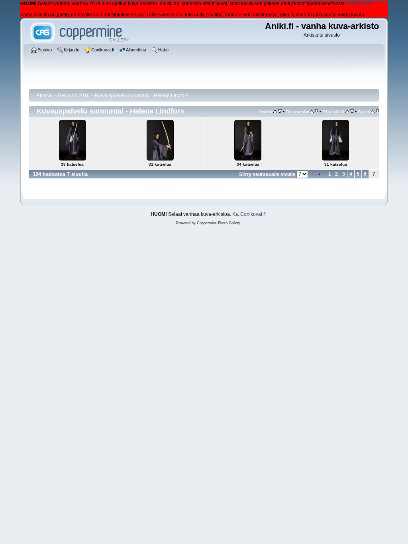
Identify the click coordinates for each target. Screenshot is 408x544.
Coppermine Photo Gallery (218, 223)
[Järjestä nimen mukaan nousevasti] (312, 111)
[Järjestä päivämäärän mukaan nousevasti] (347, 111)
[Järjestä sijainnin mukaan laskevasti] (377, 111)
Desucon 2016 (74, 95)
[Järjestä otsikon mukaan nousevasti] (275, 111)
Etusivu (45, 95)
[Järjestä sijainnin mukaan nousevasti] (373, 111)
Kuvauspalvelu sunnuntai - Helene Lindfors (141, 95)
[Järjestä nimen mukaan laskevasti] (316, 111)
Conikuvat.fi (358, 3)
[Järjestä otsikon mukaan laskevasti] (280, 111)
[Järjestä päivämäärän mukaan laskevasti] (352, 111)
